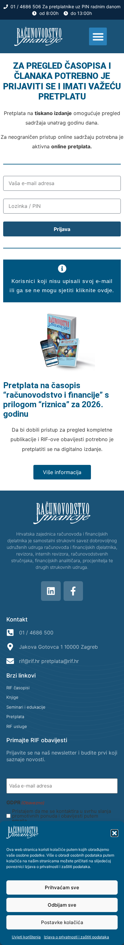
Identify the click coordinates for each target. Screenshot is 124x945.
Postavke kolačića (62, 922)
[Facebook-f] (73, 591)
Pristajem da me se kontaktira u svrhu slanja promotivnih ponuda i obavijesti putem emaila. (61, 816)
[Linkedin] (51, 591)
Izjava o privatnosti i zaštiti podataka (57, 866)
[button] (114, 833)
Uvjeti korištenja (26, 937)
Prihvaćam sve (62, 887)
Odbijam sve (62, 905)
